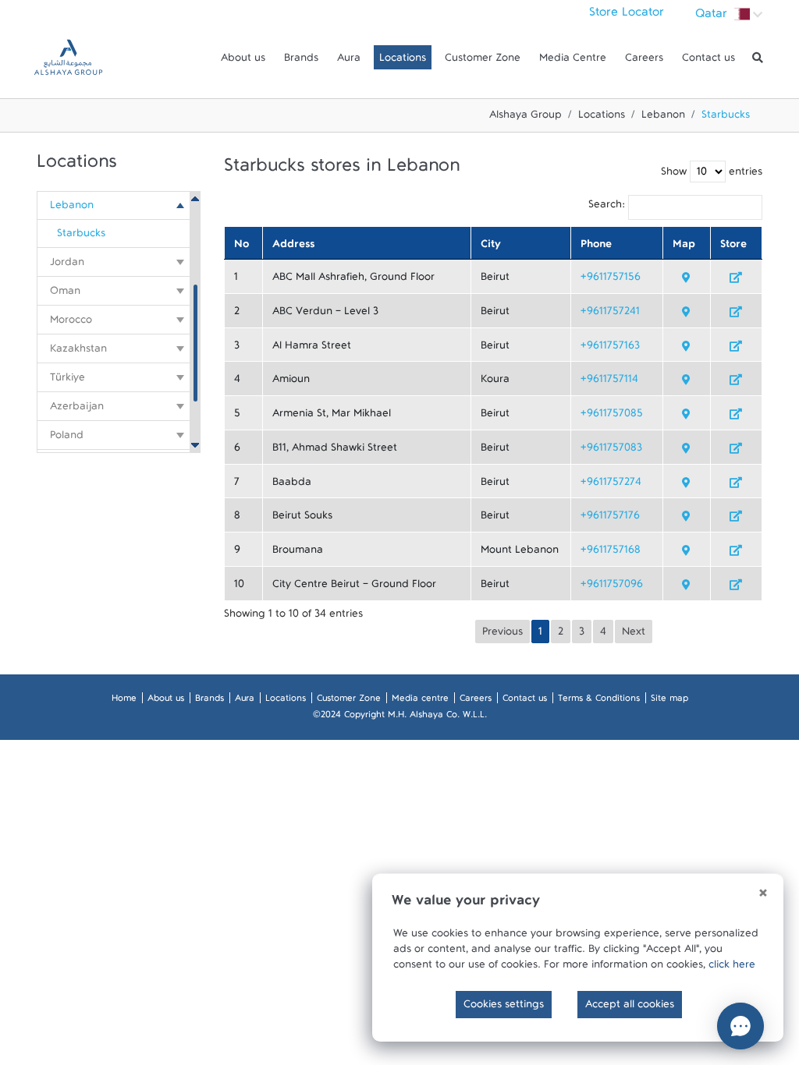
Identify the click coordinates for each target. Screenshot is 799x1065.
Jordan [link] (67, 265)
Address (293, 247)
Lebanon (663, 118)
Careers (644, 61)
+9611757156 (611, 280)
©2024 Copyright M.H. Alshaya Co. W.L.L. (400, 717)
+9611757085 (612, 416)
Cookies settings (503, 1007)
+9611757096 (612, 587)
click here (731, 967)
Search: (607, 207)
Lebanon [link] (72, 208)
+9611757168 (611, 553)
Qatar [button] (713, 17)
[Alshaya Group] (68, 57)
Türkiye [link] (67, 380)
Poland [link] (66, 438)
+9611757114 (609, 382)
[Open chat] (740, 1026)
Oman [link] (65, 294)
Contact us (708, 61)
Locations (402, 61)
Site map (669, 701)
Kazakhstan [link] (78, 351)
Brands (301, 61)
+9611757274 (611, 485)
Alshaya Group (525, 118)
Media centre (420, 701)
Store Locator (626, 15)
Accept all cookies (629, 1007)
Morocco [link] (71, 323)
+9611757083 (611, 450)
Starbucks (81, 236)
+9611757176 (610, 518)
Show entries (711, 174)
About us (243, 61)
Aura (348, 61)
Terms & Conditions (599, 701)
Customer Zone (482, 61)
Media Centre (572, 61)
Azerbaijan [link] (77, 409)
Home (124, 701)
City (491, 247)
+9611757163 (610, 348)
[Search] (757, 57)
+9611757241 (610, 314)
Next (633, 634)
